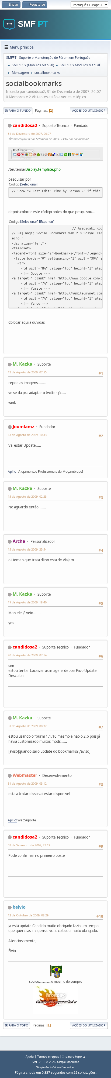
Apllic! (12, 820)
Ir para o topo (16, 1025)
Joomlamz (23, 426)
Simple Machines (68, 1062)
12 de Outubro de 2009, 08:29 (28, 915)
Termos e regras (48, 1056)
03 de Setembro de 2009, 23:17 (29, 845)
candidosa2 (25, 125)
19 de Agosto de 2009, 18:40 (27, 602)
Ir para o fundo (18, 110)
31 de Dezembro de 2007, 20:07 (29, 134)
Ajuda (30, 1056)
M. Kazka (22, 364)
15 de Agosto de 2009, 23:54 (27, 549)
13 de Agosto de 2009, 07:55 (27, 372)
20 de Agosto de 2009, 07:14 (27, 655)
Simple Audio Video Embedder (55, 1067)
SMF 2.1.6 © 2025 (44, 1062)
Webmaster (25, 775)
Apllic (12, 471)
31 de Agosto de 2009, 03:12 (27, 783)
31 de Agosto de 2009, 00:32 (27, 726)
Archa (19, 541)
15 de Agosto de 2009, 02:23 (27, 496)
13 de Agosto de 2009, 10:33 (27, 435)
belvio (19, 907)
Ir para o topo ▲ (74, 1056)
